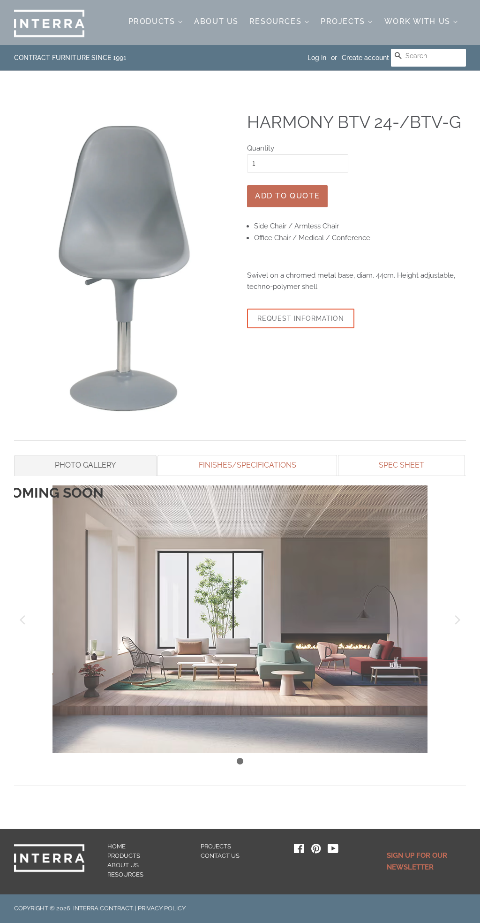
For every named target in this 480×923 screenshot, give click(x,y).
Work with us (418, 21)
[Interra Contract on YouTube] (333, 850)
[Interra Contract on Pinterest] (316, 850)
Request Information (300, 318)
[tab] (85, 465)
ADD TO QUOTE (287, 195)
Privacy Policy (162, 908)
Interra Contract (103, 908)
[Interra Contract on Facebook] (298, 850)
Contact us (220, 855)
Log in (317, 57)
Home (116, 846)
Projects (344, 21)
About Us (216, 21)
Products (153, 21)
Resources (276, 21)
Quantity (260, 148)
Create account (365, 57)
